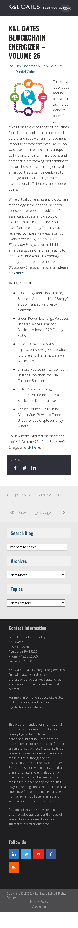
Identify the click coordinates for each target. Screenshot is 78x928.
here (20, 272)
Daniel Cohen (26, 71)
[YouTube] (38, 854)
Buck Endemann (26, 66)
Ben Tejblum (52, 66)
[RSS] (14, 867)
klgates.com (42, 707)
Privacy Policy (39, 901)
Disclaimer (39, 906)
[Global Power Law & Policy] (40, 6)
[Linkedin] (14, 854)
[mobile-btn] (65, 8)
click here (32, 447)
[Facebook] (51, 854)
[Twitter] (26, 854)
